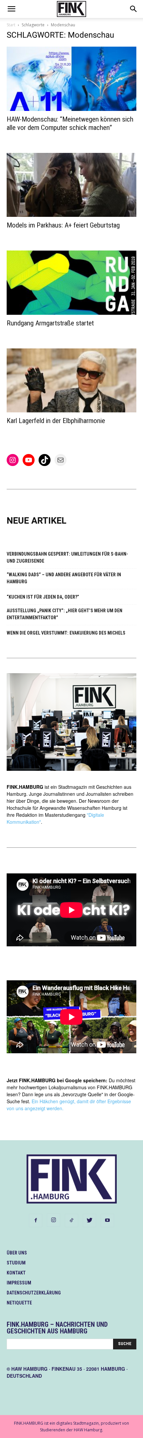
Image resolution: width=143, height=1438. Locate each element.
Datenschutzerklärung (34, 1292)
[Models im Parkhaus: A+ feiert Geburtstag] (71, 185)
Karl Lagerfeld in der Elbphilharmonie (56, 421)
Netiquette (19, 1302)
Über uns (17, 1252)
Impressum (19, 1282)
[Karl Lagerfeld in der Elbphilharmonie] (71, 380)
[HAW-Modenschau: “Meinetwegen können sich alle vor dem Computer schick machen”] (71, 79)
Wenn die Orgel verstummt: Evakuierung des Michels (66, 633)
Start (11, 25)
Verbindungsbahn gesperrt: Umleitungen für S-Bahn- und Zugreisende (67, 557)
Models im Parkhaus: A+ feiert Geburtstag (63, 225)
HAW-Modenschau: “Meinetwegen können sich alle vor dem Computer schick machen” (70, 123)
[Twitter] (89, 1220)
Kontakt (16, 1272)
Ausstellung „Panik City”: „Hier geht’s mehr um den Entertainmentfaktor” (64, 614)
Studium (16, 1262)
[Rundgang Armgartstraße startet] (71, 282)
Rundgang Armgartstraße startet (50, 323)
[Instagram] (53, 1220)
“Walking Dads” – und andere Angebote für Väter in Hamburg (64, 578)
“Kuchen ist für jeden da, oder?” (43, 597)
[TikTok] (71, 1220)
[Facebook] (35, 1220)
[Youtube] (107, 1220)
